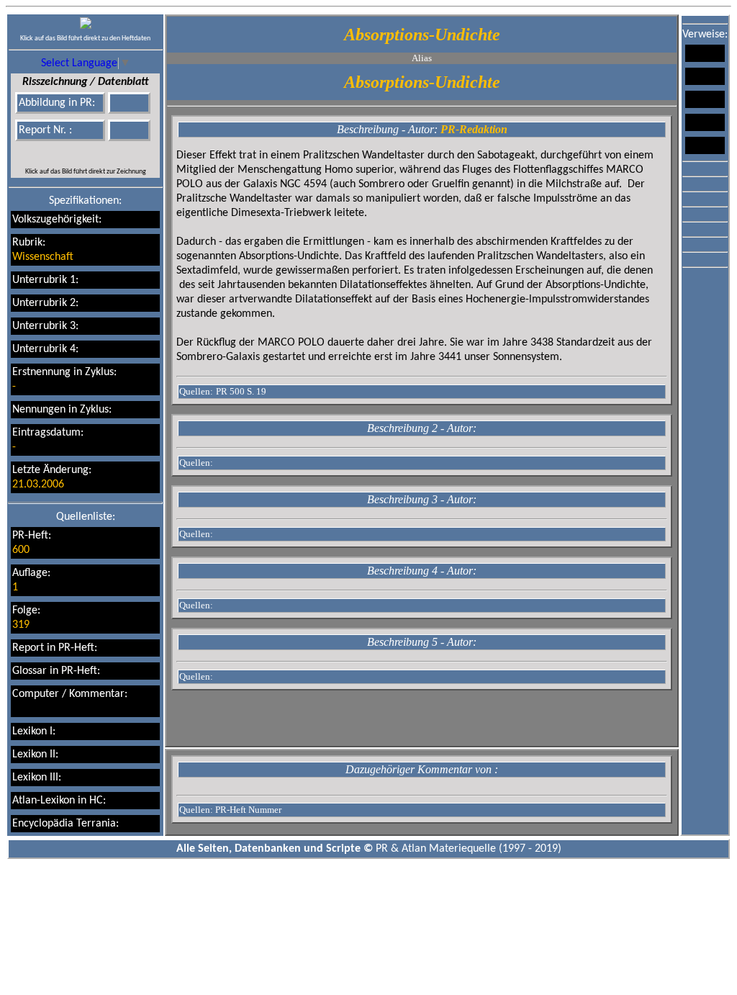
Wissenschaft (42, 257)
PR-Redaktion (473, 129)
